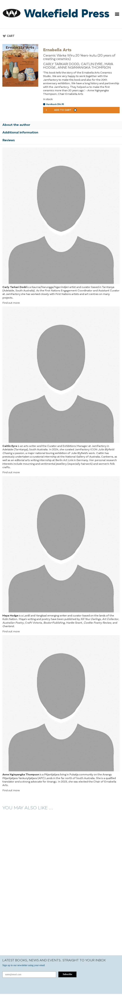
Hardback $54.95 (55, 104)
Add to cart (62, 110)
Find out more (11, 303)
